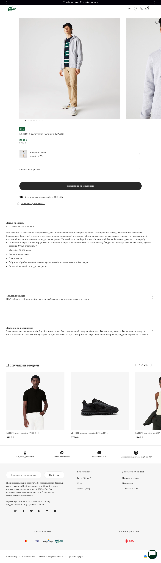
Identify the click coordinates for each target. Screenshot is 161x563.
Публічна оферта (75, 557)
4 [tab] (34, 120)
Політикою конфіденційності (36, 486)
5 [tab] (36, 120)
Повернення (127, 483)
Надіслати (54, 475)
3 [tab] (31, 120)
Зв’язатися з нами (130, 489)
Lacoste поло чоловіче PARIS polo (23, 433)
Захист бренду (83, 489)
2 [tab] (28, 120)
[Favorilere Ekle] (157, 22)
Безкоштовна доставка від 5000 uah (44, 197)
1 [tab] (25, 120)
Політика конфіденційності (51, 557)
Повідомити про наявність (80, 186)
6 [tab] (39, 120)
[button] (6, 2)
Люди (79, 483)
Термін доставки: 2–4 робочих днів (80, 2)
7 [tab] (42, 120)
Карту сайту (11, 557)
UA (129, 9)
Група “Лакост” (84, 478)
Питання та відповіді (131, 478)
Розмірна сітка (28, 557)
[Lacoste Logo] (11, 9)
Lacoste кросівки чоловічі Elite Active (89, 433)
